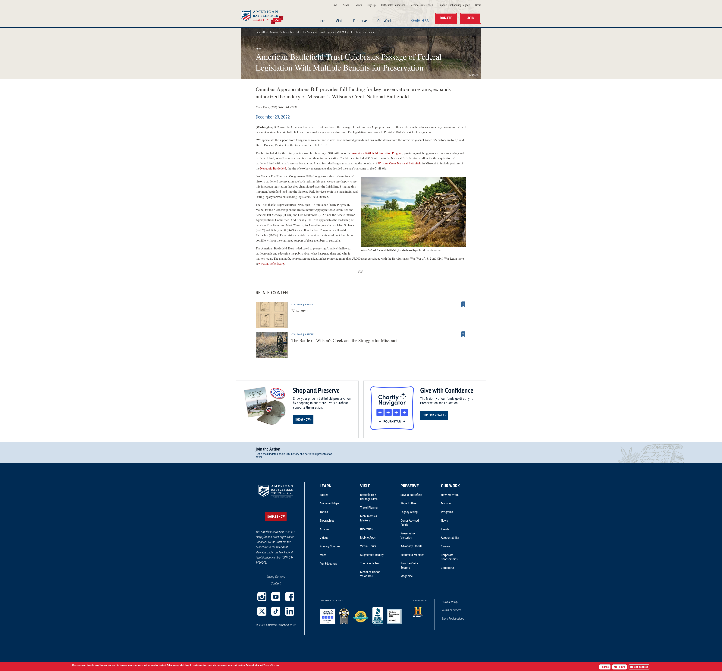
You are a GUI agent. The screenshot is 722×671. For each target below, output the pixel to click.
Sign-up (372, 5)
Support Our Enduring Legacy (454, 5)
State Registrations (453, 618)
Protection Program (390, 153)
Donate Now (276, 516)
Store (478, 5)
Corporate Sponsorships (449, 557)
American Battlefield (365, 153)
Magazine (406, 576)
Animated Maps (329, 503)
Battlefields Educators (393, 5)
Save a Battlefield (411, 495)
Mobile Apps (368, 537)
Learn (320, 20)
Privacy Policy (450, 602)
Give (335, 5)
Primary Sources (330, 546)
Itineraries (366, 529)
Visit (339, 20)
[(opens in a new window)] (261, 596)
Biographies (327, 520)
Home (267, 15)
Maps (323, 555)
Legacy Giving (413, 512)
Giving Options (275, 576)
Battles (324, 495)
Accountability (450, 538)
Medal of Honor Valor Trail (372, 574)
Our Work (384, 20)
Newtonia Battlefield (273, 168)
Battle (309, 304)
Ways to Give (408, 503)
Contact (276, 583)
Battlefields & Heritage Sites (369, 497)
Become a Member (412, 555)
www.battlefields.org (271, 263)
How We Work (450, 495)
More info (619, 667)
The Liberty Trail (372, 563)
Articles (324, 529)
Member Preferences (422, 5)
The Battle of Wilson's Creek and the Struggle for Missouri (344, 340)
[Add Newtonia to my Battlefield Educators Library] (463, 304)
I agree (605, 667)
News (346, 5)
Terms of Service (451, 610)
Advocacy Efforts (411, 546)
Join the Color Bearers (409, 565)
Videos (324, 538)
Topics (324, 512)
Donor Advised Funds (409, 523)
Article (309, 334)
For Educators (328, 563)
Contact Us (447, 568)
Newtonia (300, 311)
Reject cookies (639, 667)
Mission (446, 503)
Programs (447, 512)
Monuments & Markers (368, 518)
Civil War (296, 304)
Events (358, 5)
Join (471, 18)
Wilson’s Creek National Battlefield (400, 163)
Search (417, 20)
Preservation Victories (408, 535)
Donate (446, 18)
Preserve (360, 20)
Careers (445, 546)
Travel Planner (369, 507)
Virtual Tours (368, 546)
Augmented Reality (372, 555)
